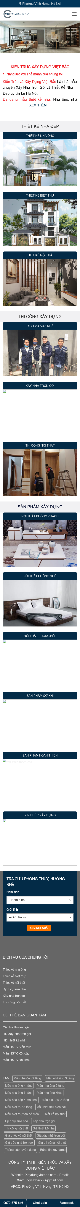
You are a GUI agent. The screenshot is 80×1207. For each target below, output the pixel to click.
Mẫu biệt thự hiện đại (51, 1107)
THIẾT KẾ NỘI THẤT (40, 255)
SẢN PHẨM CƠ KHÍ (40, 695)
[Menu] (74, 14)
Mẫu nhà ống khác (49, 1093)
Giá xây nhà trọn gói (51, 1135)
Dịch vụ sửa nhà (16, 1121)
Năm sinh (13, 892)
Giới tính (12, 909)
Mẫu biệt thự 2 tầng (55, 1100)
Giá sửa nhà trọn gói (19, 1142)
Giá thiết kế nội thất (18, 1135)
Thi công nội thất (16, 1128)
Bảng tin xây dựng (52, 1150)
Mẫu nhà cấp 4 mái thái (21, 1100)
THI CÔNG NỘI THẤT (40, 445)
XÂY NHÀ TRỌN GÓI (40, 385)
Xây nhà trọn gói (43, 1121)
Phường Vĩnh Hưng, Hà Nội (41, 3)
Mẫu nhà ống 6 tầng (18, 1093)
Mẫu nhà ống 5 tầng (50, 1085)
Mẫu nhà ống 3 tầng (60, 1078)
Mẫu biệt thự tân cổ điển (22, 1114)
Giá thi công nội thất (52, 1142)
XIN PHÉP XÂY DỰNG (40, 815)
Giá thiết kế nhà (44, 1128)
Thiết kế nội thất (54, 1114)
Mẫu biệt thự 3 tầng (18, 1107)
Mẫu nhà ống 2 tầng (27, 1078)
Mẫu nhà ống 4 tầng (18, 1085)
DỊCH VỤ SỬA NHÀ (40, 326)
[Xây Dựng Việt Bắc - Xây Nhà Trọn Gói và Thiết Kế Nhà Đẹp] (22, 14)
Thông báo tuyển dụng (20, 1150)
